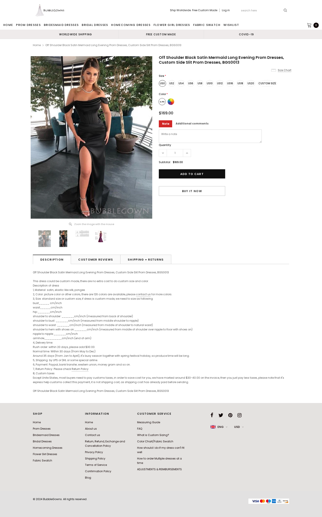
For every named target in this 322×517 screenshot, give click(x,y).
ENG (221, 427)
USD (237, 427)
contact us (143, 294)
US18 (240, 83)
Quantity (165, 145)
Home (37, 45)
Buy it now (192, 191)
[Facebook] (212, 415)
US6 (190, 83)
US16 (230, 83)
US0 (162, 83)
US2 (171, 83)
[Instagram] (239, 415)
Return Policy (80, 369)
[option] (75, 34)
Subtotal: (165, 162)
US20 (251, 83)
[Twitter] (220, 415)
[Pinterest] (230, 415)
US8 (200, 83)
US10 (210, 83)
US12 (220, 83)
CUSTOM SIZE (267, 83)
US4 (181, 83)
